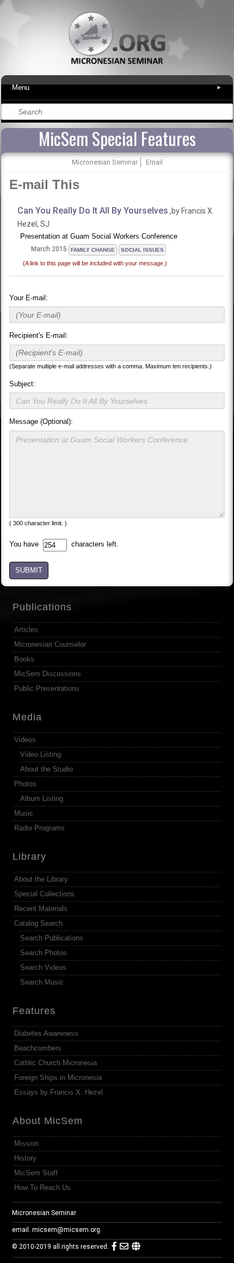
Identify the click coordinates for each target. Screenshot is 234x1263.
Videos (25, 740)
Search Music (42, 982)
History (25, 1158)
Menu (117, 87)
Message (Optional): (41, 421)
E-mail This (44, 184)
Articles (26, 630)
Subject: (22, 384)
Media (27, 717)
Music (23, 813)
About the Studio (46, 769)
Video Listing (40, 754)
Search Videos (43, 967)
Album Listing (41, 798)
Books (24, 659)
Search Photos (43, 953)
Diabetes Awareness (46, 1033)
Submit (225, 112)
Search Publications (51, 938)
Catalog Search (38, 923)
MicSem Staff (36, 1173)
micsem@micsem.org (66, 1230)
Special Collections (44, 894)
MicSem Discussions (47, 674)
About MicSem (48, 1120)
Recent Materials (40, 908)
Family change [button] (93, 250)
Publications (42, 607)
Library (29, 856)
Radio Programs (39, 828)
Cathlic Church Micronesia (55, 1063)
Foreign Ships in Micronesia (58, 1077)
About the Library (41, 879)
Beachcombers (37, 1048)
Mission (26, 1143)
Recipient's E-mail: (38, 335)
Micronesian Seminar (44, 1213)
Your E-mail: (28, 298)
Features (34, 1010)
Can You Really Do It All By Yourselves (92, 210)
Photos (25, 784)
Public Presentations (46, 688)
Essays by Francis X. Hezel (58, 1092)
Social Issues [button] (142, 250)
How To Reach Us (42, 1187)
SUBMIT (28, 570)
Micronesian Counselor (50, 644)
